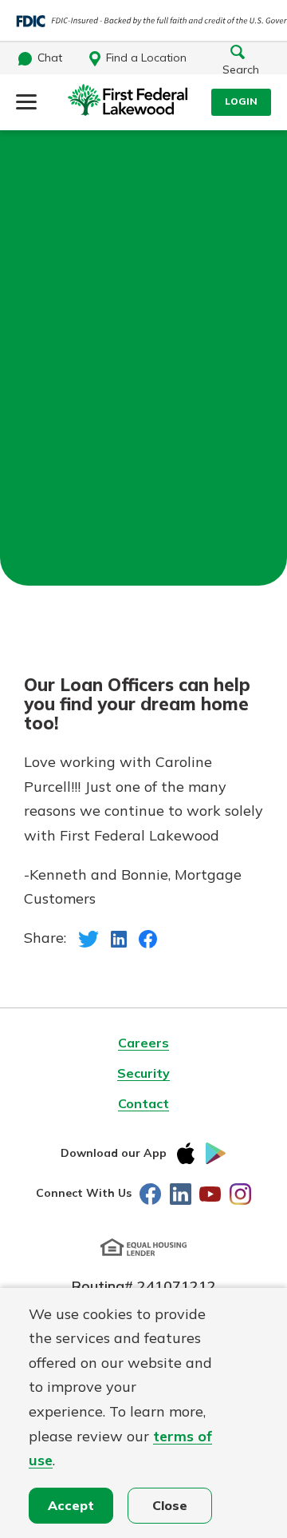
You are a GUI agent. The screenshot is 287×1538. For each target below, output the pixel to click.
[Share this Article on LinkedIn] (119, 937)
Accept (71, 1505)
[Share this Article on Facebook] (148, 937)
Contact (143, 1103)
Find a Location (146, 57)
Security (143, 1073)
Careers (143, 1043)
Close (169, 1505)
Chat (49, 57)
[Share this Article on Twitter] (88, 937)
